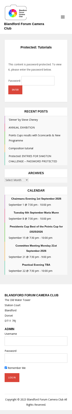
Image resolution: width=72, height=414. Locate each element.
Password (10, 351)
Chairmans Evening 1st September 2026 (36, 198)
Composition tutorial (21, 148)
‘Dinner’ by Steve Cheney (23, 119)
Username (11, 333)
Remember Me (16, 368)
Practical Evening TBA (36, 264)
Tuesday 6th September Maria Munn (36, 212)
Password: (14, 80)
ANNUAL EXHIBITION (22, 127)
